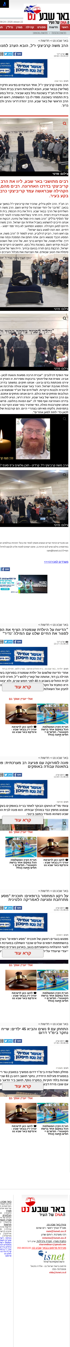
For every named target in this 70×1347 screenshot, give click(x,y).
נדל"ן (9, 27)
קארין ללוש (20, 669)
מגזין (19, 27)
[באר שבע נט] (45, 1216)
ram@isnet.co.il (56, 1231)
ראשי (65, 27)
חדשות (53, 27)
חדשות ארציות (59, 32)
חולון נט (7, 1253)
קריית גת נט (5, 1251)
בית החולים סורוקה (34, 669)
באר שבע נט (60, 40)
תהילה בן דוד (8, 669)
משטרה (59, 1068)
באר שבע (59, 81)
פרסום (8, 1256)
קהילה (30, 27)
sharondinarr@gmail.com (52, 1244)
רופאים (60, 935)
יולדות (60, 669)
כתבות (8, 1213)
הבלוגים (7, 1215)
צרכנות (8, 1222)
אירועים (7, 1233)
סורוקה (60, 802)
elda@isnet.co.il (57, 1272)
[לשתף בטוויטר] (8, 55)
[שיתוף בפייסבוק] (17, 55)
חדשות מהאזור (40, 32)
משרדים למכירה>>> (56, 561)
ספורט (41, 27)
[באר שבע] (47, 23)
